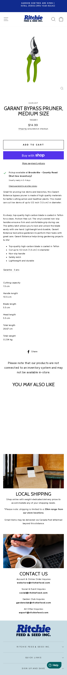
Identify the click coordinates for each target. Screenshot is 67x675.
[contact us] (33, 551)
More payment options (33, 163)
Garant (33, 103)
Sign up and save (33, 668)
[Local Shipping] (33, 471)
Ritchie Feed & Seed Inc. (33, 647)
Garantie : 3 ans (11, 270)
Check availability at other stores (23, 186)
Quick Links (33, 658)
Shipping (22, 129)
